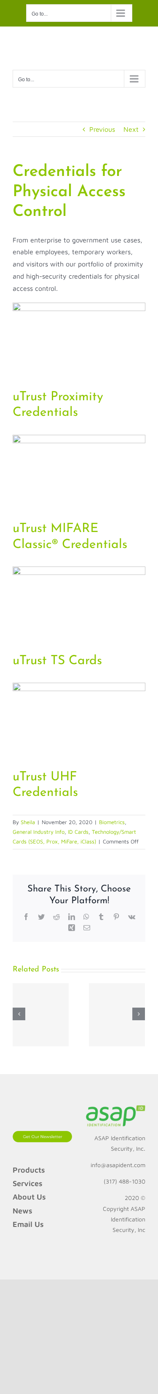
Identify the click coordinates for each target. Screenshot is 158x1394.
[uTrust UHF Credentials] (79, 688)
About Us (29, 1196)
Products (29, 1169)
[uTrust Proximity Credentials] (79, 308)
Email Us (28, 1224)
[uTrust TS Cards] (79, 572)
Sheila (28, 822)
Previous (102, 129)
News (22, 1210)
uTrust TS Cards (57, 661)
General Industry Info (38, 831)
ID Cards (78, 831)
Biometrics (112, 822)
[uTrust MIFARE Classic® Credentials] (79, 440)
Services (28, 1183)
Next (131, 129)
